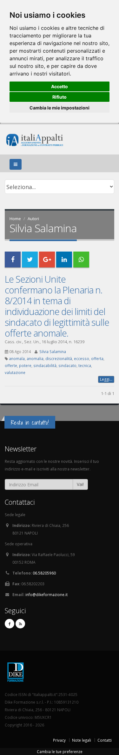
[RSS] (20, 623)
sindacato (67, 365)
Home (15, 218)
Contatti (104, 740)
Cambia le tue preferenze (60, 751)
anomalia (35, 358)
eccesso (81, 358)
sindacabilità (44, 365)
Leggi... (106, 379)
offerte (11, 365)
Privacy (59, 740)
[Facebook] (9, 623)
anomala (17, 358)
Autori (33, 218)
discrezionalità (58, 358)
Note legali (81, 740)
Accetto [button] (59, 86)
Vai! (80, 484)
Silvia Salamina (52, 351)
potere (25, 365)
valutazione (15, 372)
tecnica (84, 365)
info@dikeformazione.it (46, 594)
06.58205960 (44, 572)
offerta (97, 358)
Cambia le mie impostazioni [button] (59, 107)
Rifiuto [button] (59, 97)
